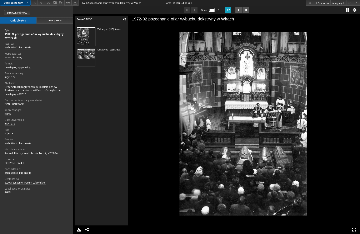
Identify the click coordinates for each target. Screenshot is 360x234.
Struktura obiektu (17, 12)
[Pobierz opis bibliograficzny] (60, 3)
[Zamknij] (356, 3)
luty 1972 (10, 77)
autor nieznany (13, 57)
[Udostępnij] (41, 3)
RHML (8, 114)
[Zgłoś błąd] (75, 3)
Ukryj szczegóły (13, 3)
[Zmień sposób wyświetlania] (54, 3)
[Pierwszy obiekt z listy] (309, 3)
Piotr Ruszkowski (14, 104)
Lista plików (54, 20)
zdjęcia (9, 133)
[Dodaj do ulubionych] (48, 3)
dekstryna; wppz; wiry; (18, 67)
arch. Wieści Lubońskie (18, 47)
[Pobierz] (34, 3)
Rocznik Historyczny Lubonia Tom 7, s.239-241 (32, 153)
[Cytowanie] (67, 3)
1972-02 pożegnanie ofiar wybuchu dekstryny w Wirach (34, 35)
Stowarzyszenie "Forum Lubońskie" (25, 182)
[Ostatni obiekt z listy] (349, 3)
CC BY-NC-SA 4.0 (14, 163)
